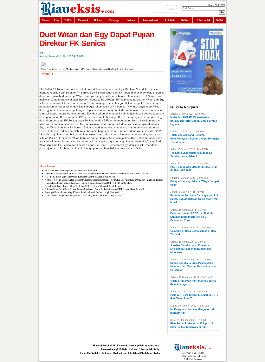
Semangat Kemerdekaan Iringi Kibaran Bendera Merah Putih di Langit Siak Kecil (82, 192)
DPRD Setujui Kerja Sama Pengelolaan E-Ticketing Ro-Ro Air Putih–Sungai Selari (83, 195)
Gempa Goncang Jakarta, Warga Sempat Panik (194, 183)
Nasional (131, 20)
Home (45, 20)
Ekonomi (83, 20)
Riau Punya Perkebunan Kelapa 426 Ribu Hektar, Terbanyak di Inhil (191, 325)
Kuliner (185, 20)
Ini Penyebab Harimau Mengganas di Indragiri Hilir (192, 311)
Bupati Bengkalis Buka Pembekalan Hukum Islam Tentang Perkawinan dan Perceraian (193, 266)
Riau (56, 20)
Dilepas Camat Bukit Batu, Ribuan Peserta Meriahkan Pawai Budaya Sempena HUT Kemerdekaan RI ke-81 (94, 189)
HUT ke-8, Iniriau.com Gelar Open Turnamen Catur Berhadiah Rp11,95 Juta (81, 176)
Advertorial (203, 20)
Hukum (98, 20)
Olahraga (113, 20)
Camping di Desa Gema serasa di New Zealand (193, 232)
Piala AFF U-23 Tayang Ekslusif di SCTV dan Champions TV (194, 297)
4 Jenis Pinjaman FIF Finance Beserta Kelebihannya (193, 282)
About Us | (171, 5)
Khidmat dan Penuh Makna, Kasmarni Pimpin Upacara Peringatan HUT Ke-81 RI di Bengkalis (88, 182)
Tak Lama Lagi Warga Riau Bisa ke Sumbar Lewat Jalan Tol (191, 154)
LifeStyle (170, 20)
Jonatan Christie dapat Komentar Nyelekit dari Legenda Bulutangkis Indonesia (190, 249)
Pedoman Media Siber (114, 353)
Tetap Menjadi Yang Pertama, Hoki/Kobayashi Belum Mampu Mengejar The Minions (194, 138)
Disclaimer (146, 353)
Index (157, 353)
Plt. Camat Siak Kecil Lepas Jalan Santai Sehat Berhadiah (71, 170)
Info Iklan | (171, 9)
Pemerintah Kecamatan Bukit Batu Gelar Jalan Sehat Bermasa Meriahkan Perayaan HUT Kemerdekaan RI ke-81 (96, 173)
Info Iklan (133, 353)
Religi (219, 20)
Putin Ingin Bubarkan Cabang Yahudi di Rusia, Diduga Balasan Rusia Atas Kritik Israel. (194, 199)
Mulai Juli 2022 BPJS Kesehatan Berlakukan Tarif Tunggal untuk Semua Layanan (193, 121)
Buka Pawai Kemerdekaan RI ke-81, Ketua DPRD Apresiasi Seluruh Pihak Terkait (83, 185)
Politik (68, 20)
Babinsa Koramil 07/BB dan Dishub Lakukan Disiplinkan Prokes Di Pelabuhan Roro (191, 217)
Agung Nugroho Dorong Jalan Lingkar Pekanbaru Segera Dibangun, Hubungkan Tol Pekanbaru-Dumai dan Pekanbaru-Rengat (104, 179)
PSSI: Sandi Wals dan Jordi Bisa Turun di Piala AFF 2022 (193, 168)
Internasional (150, 20)
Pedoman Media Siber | (164, 12)
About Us (85, 353)
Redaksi (95, 353)
